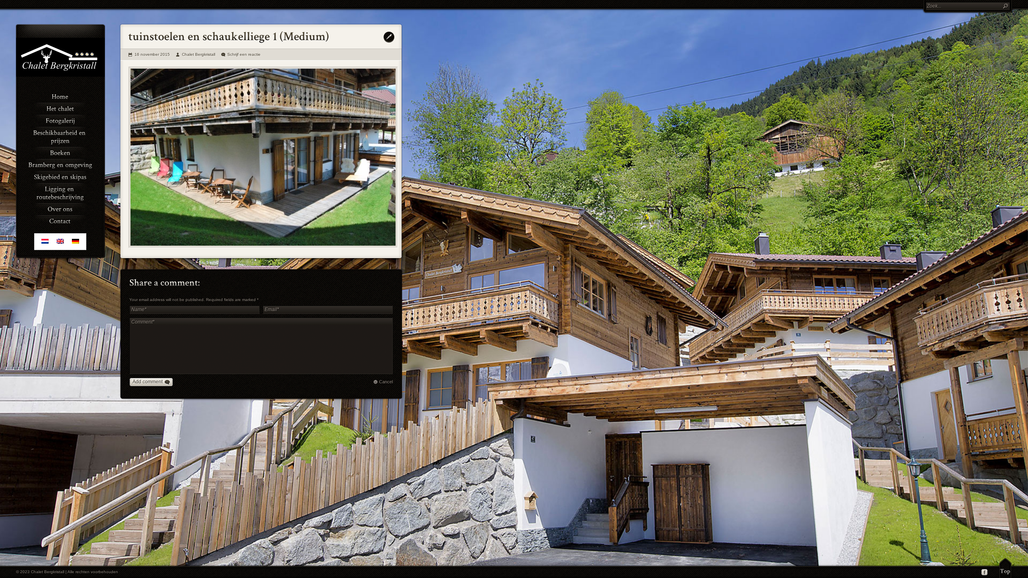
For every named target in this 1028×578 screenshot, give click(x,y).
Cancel (386, 381)
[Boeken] (60, 152)
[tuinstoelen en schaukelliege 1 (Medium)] (263, 157)
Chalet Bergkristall (198, 54)
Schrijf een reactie (244, 54)
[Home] (60, 96)
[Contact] (60, 220)
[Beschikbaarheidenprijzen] (60, 136)
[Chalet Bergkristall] (60, 75)
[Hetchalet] (60, 108)
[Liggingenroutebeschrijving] (60, 192)
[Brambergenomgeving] (60, 164)
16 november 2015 (152, 54)
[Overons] (60, 208)
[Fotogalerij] (60, 120)
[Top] (1005, 568)
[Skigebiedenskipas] (60, 176)
